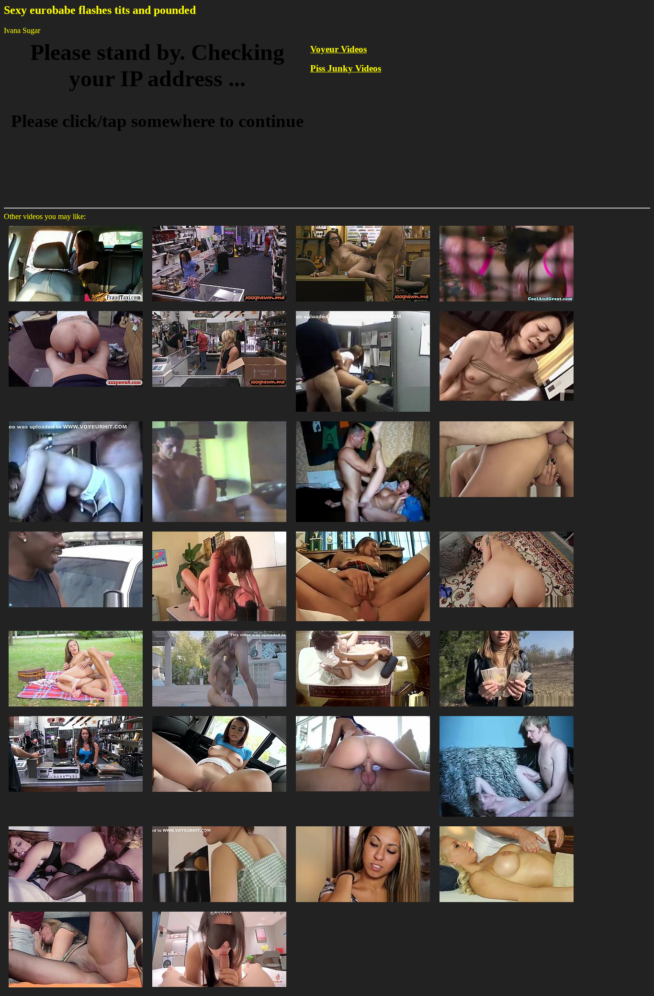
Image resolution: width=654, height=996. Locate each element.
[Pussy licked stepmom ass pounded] (506, 421)
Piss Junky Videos (345, 68)
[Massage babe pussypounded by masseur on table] (363, 630)
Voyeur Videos (338, 49)
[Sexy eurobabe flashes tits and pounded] (506, 630)
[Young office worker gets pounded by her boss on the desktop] (363, 310)
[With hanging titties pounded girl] (75, 421)
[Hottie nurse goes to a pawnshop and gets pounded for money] (219, 225)
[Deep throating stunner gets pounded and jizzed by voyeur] (219, 630)
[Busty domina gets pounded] (75, 826)
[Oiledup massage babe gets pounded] (506, 826)
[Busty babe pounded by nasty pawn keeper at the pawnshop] (75, 715)
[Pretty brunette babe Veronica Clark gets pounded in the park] (75, 630)
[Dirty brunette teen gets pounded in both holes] (363, 531)
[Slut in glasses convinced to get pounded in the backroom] (363, 225)
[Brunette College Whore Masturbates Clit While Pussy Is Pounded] (363, 421)
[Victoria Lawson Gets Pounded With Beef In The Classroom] (219, 531)
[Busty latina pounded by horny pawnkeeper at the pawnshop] (75, 310)
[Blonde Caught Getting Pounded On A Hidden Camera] (219, 421)
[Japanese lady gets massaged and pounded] (506, 310)
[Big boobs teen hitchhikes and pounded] (219, 715)
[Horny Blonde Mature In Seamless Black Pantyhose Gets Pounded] (75, 911)
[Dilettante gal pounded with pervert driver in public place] (75, 225)
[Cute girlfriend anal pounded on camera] (506, 531)
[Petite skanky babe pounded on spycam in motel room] (506, 225)
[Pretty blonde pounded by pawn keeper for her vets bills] (219, 310)
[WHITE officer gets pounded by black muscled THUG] (75, 531)
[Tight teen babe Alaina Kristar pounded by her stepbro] (363, 715)
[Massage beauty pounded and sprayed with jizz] (363, 826)
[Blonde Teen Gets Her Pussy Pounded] (506, 715)
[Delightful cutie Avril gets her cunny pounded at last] (219, 826)
